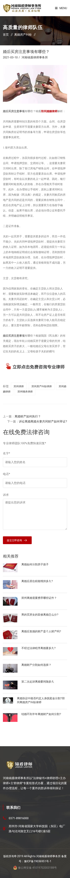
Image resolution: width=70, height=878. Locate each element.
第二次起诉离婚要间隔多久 (37, 681)
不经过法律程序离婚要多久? (38, 648)
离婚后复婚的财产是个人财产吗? (41, 631)
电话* (6, 474)
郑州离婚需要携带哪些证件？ (39, 597)
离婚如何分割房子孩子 (35, 564)
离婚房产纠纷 (23, 34)
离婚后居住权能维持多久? (37, 581)
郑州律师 (19, 386)
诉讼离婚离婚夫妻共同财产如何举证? (43, 421)
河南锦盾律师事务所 (35, 57)
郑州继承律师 (25, 391)
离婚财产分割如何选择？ (36, 664)
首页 (6, 34)
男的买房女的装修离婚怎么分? (39, 614)
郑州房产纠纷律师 (42, 386)
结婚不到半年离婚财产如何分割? (41, 714)
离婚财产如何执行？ (28, 416)
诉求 (6, 495)
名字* (6, 453)
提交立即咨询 (14, 540)
